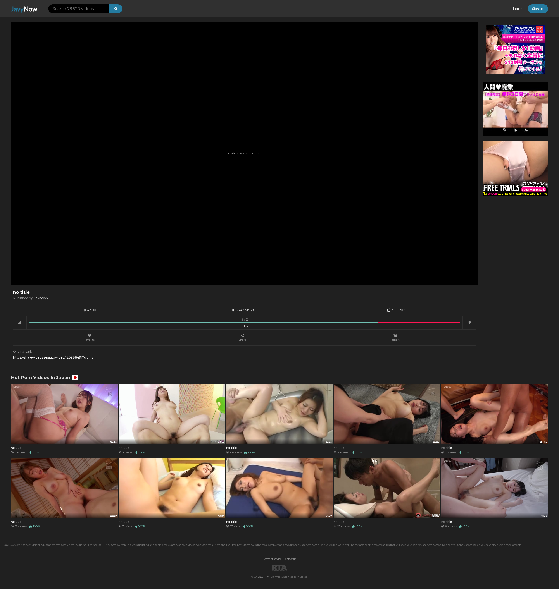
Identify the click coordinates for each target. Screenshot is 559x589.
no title (16, 447)
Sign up (538, 9)
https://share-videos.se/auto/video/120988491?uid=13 (53, 357)
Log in (518, 9)
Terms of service (272, 558)
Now (24, 9)
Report (395, 339)
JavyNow (263, 576)
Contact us (290, 558)
